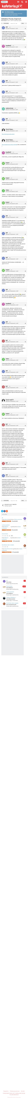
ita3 (7, 340)
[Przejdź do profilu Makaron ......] (25, 526)
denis (6, 519)
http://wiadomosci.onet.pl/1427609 (9, 144)
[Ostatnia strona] (26, 23)
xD (2, 517)
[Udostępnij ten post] (25, 28)
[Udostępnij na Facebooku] (4, 511)
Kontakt (23, 1091)
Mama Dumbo (12, 599)
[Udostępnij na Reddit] (7, 511)
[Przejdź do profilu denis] (25, 518)
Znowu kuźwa (5, 533)
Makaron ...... (7, 526)
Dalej (23, 23)
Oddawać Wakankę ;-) (11, 597)
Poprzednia (6, 23)
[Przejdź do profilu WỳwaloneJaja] (25, 534)
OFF (7, 27)
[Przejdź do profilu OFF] (3, 27)
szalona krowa (9, 108)
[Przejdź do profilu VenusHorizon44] (25, 545)
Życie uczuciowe (18, 519)
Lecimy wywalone (6, 525)
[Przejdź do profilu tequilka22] (3, 46)
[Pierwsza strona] (2, 23)
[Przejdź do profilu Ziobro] (3, 190)
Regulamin (6, 1091)
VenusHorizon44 (8, 548)
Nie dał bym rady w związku (8, 544)
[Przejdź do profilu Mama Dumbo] (4, 598)
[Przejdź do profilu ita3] (3, 341)
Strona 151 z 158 (14, 23)
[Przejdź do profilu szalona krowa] (3, 108)
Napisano (12, 28)
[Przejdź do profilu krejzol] (3, 163)
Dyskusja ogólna (17, 20)
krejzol (5, 20)
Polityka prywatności (15, 1091)
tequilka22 (8, 45)
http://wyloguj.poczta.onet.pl (8, 134)
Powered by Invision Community (14, 1097)
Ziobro (7, 190)
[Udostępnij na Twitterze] (2, 511)
